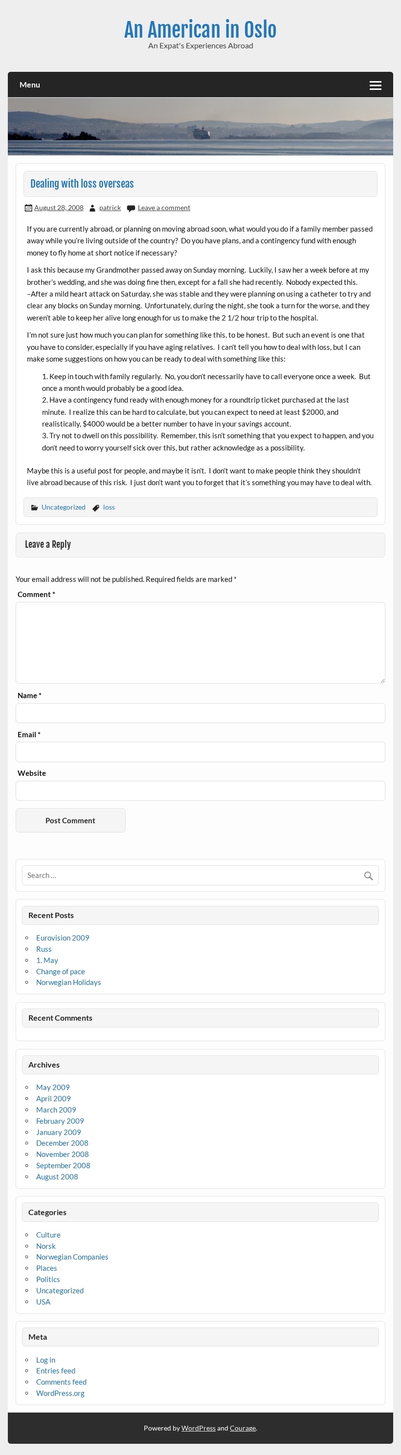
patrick (110, 207)
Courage (243, 1428)
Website (32, 773)
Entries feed (55, 1370)
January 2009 (58, 1132)
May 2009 (53, 1087)
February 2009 (60, 1120)
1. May (47, 960)
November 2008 (62, 1154)
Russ (44, 948)
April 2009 (53, 1098)
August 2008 (57, 1176)
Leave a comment (164, 207)
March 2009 (56, 1109)
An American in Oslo (200, 30)
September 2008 (63, 1165)
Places (46, 1267)
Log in (45, 1359)
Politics (48, 1279)
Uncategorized (64, 507)
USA (43, 1301)
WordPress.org (60, 1393)
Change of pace (60, 971)
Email (29, 734)
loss (109, 507)
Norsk (46, 1245)
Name (30, 695)
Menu (30, 84)
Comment (36, 594)
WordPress (198, 1428)
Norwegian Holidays (68, 982)
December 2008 (62, 1142)
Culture (48, 1234)
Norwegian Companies (72, 1256)
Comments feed (61, 1381)
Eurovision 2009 (62, 937)
